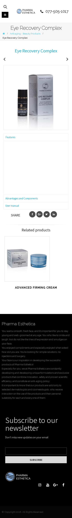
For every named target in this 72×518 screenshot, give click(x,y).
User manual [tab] (12, 205)
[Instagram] (39, 484)
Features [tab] (10, 137)
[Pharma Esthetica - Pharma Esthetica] (26, 11)
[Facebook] (63, 484)
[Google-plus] (55, 484)
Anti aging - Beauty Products (27, 262)
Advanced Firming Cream (27, 257)
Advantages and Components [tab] (21, 198)
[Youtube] (47, 484)
